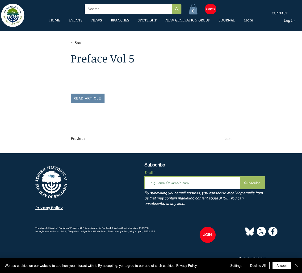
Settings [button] (236, 265)
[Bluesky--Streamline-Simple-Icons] (249, 231)
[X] (261, 231)
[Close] (296, 265)
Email (149, 172)
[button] (193, 9)
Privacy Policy (186, 265)
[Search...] (176, 9)
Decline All (258, 265)
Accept (282, 265)
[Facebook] (272, 231)
